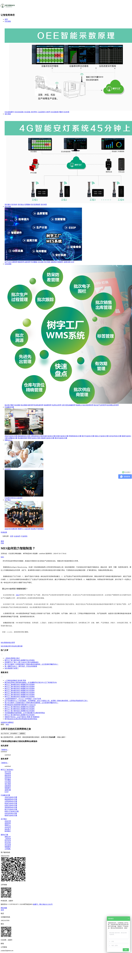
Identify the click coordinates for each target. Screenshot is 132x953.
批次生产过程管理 (100, 405)
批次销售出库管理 (112, 405)
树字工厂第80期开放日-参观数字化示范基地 (19, 696)
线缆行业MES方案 (11, 815)
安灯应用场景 (35, 204)
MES (2, 557)
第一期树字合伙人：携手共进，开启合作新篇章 (21, 666)
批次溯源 (24, 405)
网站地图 (4, 908)
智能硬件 (60, 262)
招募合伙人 (8, 440)
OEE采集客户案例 (56, 112)
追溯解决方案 (12, 438)
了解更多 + (4, 749)
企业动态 (8, 469)
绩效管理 (21, 262)
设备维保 (54, 262)
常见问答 (8, 843)
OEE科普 (66, 112)
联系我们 (40, 529)
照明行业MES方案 (33, 438)
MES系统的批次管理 (8, 642)
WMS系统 (8, 264)
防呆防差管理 (38, 405)
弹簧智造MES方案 (75, 436)
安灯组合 (21, 204)
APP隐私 (8, 849)
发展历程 (14, 529)
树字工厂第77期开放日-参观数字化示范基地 (19, 711)
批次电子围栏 (9, 405)
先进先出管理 (56, 405)
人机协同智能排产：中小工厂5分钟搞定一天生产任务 (23, 698)
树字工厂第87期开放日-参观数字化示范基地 (19, 686)
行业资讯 (8, 498)
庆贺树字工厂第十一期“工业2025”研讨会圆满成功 (21, 662)
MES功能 (8, 206)
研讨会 (13, 498)
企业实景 (27, 529)
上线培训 (8, 839)
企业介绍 (8, 529)
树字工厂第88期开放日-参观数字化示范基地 (19, 684)
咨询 (2, 910)
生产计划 (8, 262)
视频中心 (21, 529)
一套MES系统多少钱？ (12, 658)
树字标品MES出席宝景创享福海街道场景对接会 (21, 719)
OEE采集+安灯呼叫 (30, 112)
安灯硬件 (8, 204)
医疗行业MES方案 (88, 436)
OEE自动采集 (19, 112)
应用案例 (27, 204)
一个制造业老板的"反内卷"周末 (15, 680)
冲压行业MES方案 (11, 436)
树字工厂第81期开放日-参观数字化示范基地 (19, 694)
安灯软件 (14, 204)
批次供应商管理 (87, 405)
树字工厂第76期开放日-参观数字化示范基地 (19, 715)
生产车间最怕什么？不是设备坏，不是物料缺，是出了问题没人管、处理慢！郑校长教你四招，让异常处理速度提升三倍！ (46, 700)
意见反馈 (8, 845)
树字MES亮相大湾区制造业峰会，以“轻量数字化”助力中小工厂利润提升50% (31, 682)
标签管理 (30, 405)
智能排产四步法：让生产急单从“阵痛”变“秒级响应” (22, 717)
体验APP (8, 836)
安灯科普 (44, 204)
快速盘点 (79, 405)
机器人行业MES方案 (102, 436)
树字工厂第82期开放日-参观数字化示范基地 (19, 692)
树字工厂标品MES (7, 769)
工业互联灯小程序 (44, 112)
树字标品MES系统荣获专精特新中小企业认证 (20, 705)
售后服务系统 (22, 438)
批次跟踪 (17, 405)
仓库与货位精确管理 (68, 405)
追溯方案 (67, 262)
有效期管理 (47, 405)
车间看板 (34, 262)
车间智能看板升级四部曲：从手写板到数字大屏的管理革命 (25, 713)
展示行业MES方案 (61, 438)
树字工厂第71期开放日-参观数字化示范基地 (19, 660)
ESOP (72, 262)
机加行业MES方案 (49, 436)
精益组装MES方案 (23, 436)
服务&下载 (4, 834)
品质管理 (27, 262)
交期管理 (14, 262)
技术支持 (8, 841)
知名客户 (34, 529)
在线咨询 (4, 722)
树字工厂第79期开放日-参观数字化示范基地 (19, 707)
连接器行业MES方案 (47, 438)
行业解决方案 (9, 407)
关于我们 (8, 500)
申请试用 (4, 532)
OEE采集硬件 (9, 112)
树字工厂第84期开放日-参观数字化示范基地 (19, 690)
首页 (6, 19)
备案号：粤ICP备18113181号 (43, 904)
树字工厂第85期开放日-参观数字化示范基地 (19, 688)
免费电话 (10, 722)
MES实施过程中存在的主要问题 (12, 646)
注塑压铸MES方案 (36, 436)
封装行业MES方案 (62, 436)
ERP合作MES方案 (115, 436)
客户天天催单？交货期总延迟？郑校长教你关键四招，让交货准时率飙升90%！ (31, 664)
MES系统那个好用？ (12, 668)
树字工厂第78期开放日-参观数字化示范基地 (19, 709)
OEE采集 (8, 21)
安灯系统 (8, 114)
